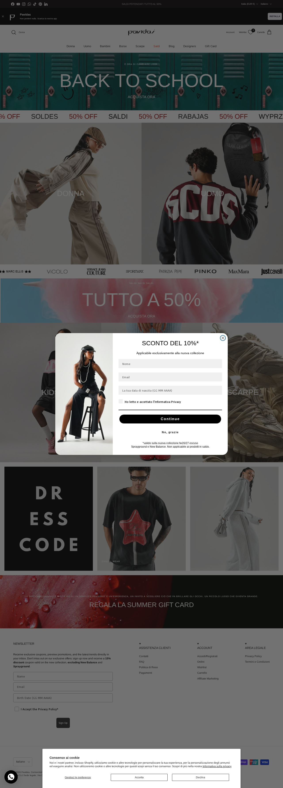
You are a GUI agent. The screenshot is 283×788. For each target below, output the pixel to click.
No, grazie (170, 432)
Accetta (139, 777)
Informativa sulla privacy (217, 766)
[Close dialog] (223, 338)
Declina (200, 777)
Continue (170, 419)
